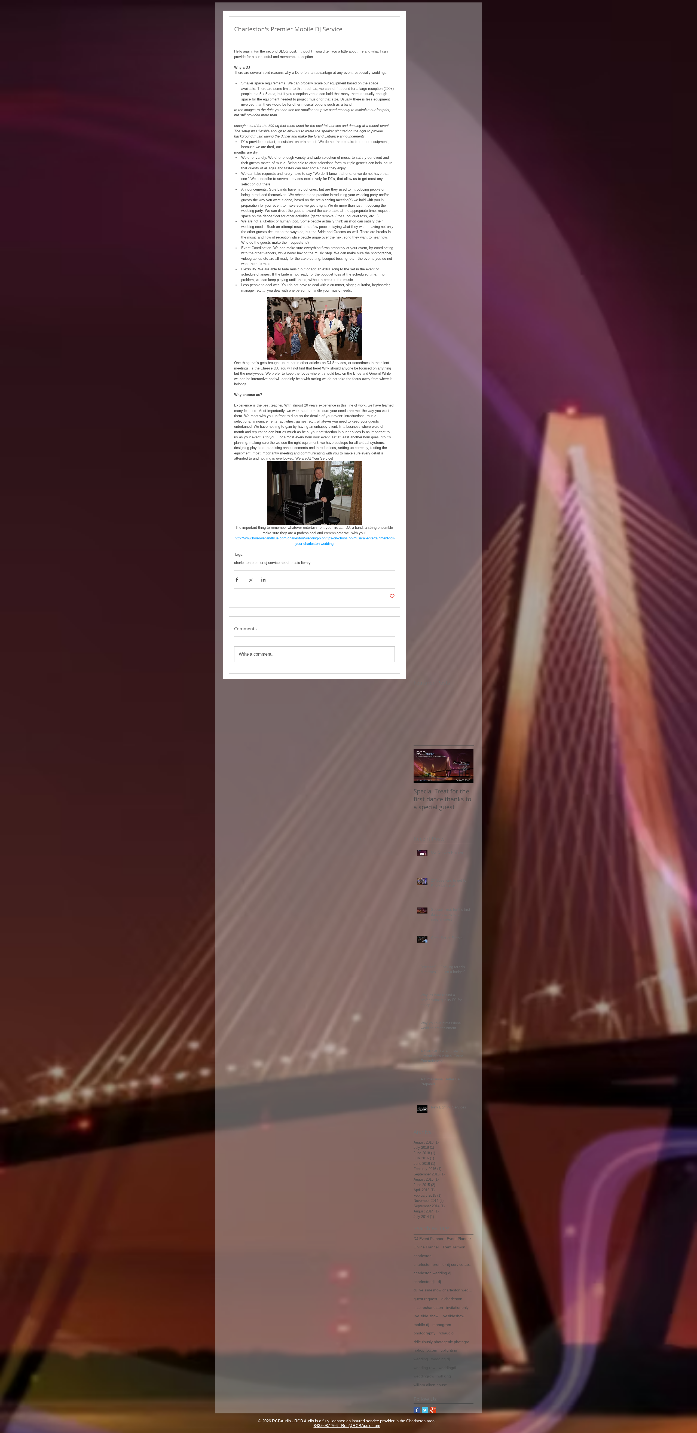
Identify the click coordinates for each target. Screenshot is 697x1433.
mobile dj (421, 1324)
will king (444, 1376)
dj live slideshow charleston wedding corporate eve (443, 1290)
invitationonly (457, 1307)
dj (439, 1281)
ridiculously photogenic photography (443, 1342)
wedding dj (440, 1359)
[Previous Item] (422, 766)
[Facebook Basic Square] (417, 1410)
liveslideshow (453, 1316)
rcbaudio (446, 1333)
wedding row (424, 1367)
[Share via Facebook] (236, 579)
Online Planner (426, 1247)
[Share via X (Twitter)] (250, 579)
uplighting (449, 1350)
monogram (441, 1324)
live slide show (426, 1316)
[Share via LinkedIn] (263, 579)
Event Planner (459, 1238)
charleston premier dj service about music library (272, 563)
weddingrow (424, 1376)
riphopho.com (425, 1350)
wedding (421, 1359)
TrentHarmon (453, 1247)
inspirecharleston (428, 1307)
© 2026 (264, 1421)
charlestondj (424, 1281)
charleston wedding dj (432, 1273)
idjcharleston (451, 1299)
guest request (425, 1299)
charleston (423, 1256)
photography (424, 1333)
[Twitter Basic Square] (425, 1410)
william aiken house (430, 1385)
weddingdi (447, 1367)
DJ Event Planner (429, 1238)
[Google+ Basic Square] (433, 1410)
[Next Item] (464, 766)
